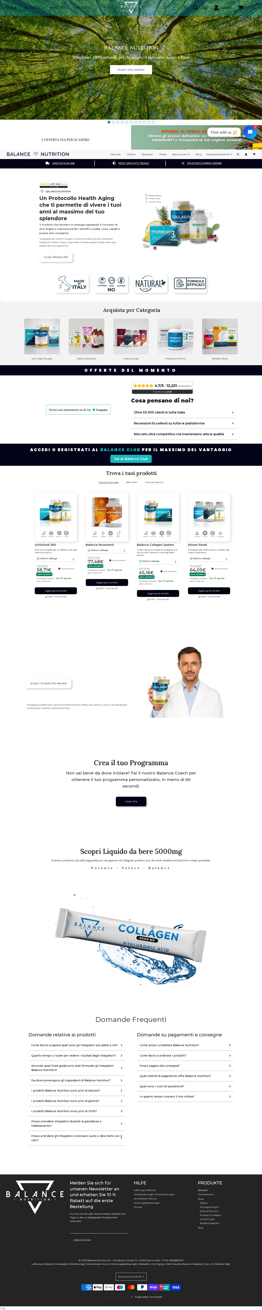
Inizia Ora (131, 801)
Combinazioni (206, 1194)
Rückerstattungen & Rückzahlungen (154, 1194)
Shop (201, 1199)
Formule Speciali (154, 482)
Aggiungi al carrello (56, 590)
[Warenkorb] (254, 154)
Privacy (138, 1207)
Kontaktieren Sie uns (145, 1198)
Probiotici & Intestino (210, 1215)
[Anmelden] (246, 154)
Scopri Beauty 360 (56, 256)
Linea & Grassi (207, 1219)
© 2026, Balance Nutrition (114, 1296)
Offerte (131, 154)
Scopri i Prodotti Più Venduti (48, 683)
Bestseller (147, 154)
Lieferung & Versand (145, 1190)
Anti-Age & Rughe (209, 1207)
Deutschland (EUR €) (218, 154)
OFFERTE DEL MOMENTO (131, 370)
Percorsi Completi (109, 482)
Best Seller (131, 482)
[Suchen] (238, 154)
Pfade (162, 154)
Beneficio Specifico (209, 1223)
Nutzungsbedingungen (147, 1202)
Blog (198, 154)
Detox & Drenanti (209, 1211)
